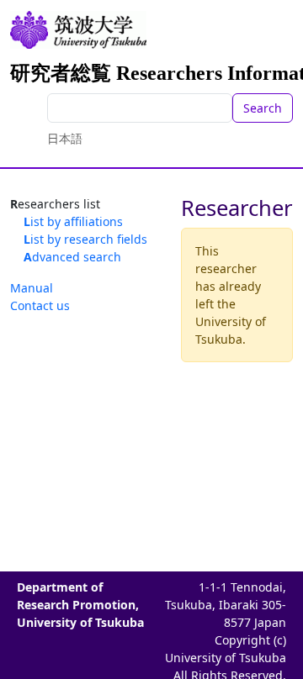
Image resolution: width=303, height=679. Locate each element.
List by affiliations (73, 221)
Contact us (40, 305)
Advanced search (72, 257)
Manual (31, 288)
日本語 (64, 138)
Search (262, 108)
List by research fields (85, 239)
